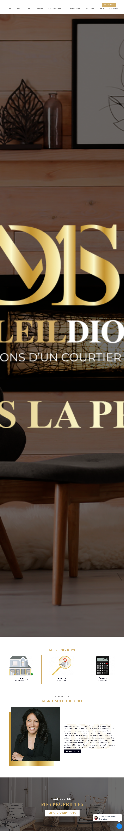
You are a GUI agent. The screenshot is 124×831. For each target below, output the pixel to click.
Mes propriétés (74, 9)
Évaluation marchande (56, 9)
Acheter (40, 9)
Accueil (8, 9)
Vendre (29, 9)
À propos (19, 9)
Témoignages (89, 9)
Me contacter (113, 9)
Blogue (101, 9)
